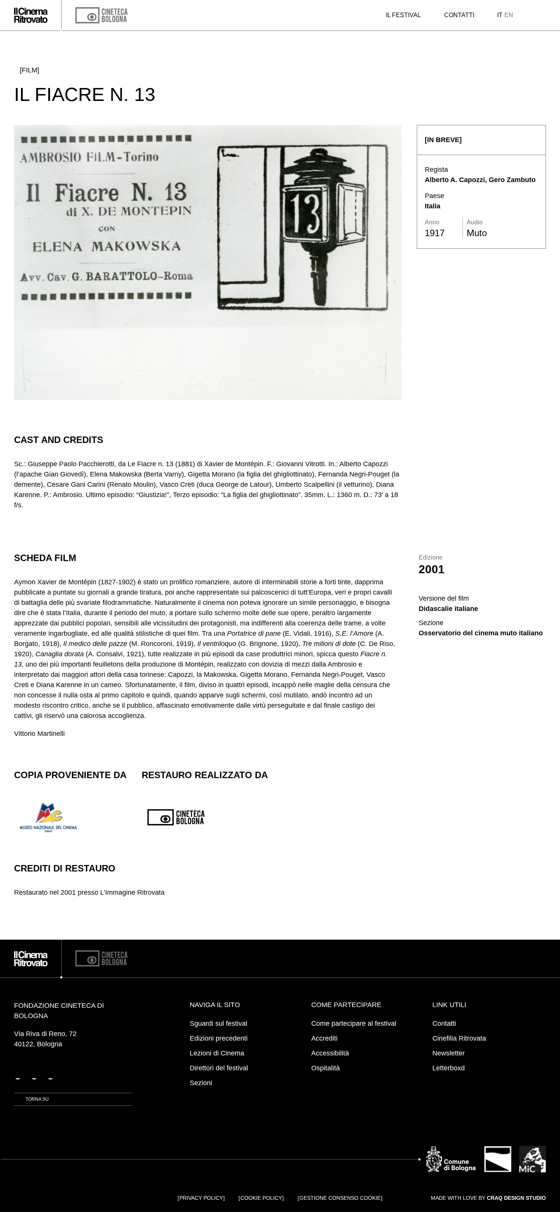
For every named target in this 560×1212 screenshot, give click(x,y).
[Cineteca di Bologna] (101, 958)
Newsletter (448, 1053)
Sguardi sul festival (218, 1023)
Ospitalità (325, 1068)
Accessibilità (330, 1053)
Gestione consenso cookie (340, 1198)
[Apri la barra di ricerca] (529, 15)
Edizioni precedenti (219, 1038)
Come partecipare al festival (353, 1023)
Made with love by (488, 1198)
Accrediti (324, 1038)
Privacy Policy (201, 1198)
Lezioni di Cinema (217, 1053)
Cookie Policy (261, 1198)
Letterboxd (448, 1068)
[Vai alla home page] (31, 15)
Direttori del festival (219, 1068)
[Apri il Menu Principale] (543, 15)
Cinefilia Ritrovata (459, 1038)
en (508, 15)
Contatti (459, 15)
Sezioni (201, 1083)
